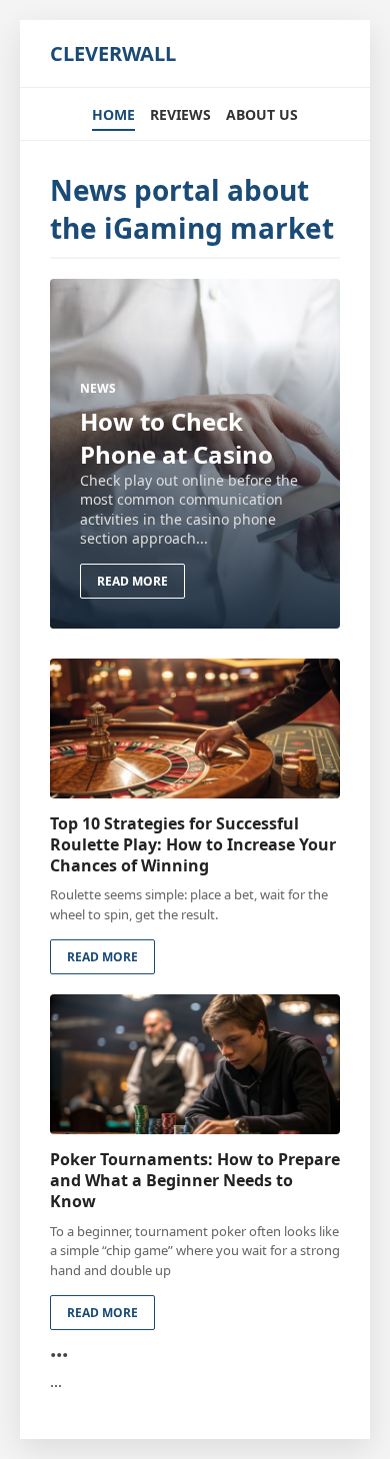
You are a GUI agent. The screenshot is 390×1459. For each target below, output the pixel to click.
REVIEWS (180, 114)
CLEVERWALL (113, 53)
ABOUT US (262, 114)
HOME (113, 114)
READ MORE (132, 581)
